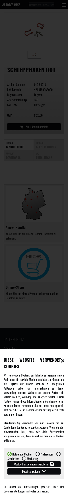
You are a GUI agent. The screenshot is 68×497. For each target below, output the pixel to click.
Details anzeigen (31, 471)
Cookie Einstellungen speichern (31, 464)
